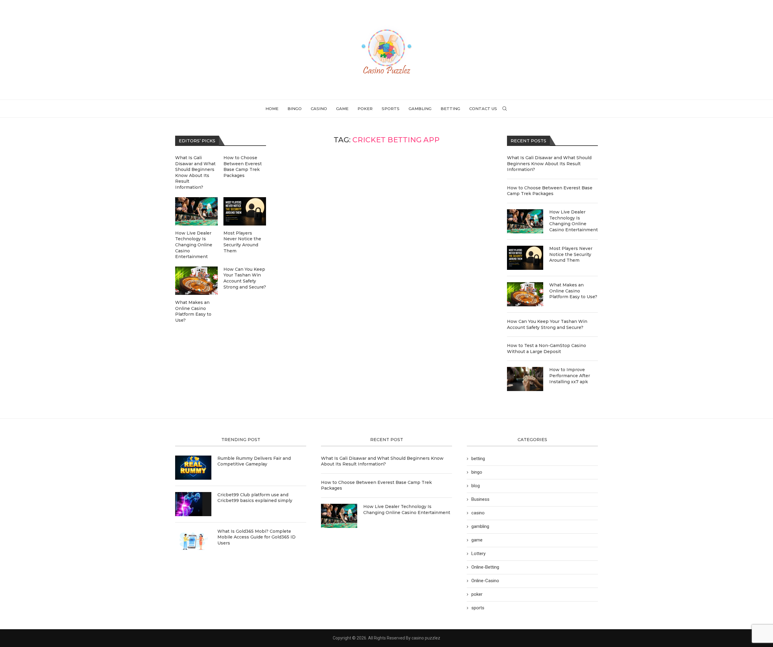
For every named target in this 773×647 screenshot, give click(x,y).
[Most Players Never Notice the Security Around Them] (525, 258)
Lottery (478, 553)
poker (365, 108)
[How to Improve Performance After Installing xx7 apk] (525, 379)
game (342, 108)
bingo (294, 108)
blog (475, 485)
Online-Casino (485, 580)
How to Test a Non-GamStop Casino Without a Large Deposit (546, 348)
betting (450, 108)
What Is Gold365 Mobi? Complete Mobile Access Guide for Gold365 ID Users (256, 537)
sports (390, 108)
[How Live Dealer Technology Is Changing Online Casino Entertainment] (525, 221)
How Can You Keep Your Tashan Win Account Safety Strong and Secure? (547, 324)
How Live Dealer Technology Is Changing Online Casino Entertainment (573, 220)
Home (271, 108)
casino (319, 108)
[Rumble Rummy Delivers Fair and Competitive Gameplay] (193, 468)
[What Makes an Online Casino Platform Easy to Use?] (525, 294)
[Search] (505, 108)
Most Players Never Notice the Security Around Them (570, 254)
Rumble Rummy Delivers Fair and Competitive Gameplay (254, 461)
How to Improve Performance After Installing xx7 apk (569, 375)
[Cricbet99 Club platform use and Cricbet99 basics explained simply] (193, 504)
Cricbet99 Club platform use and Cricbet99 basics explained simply (254, 497)
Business (480, 499)
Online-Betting (485, 567)
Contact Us (483, 108)
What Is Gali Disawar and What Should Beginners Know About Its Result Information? (549, 163)
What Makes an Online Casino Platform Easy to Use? (573, 290)
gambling (420, 108)
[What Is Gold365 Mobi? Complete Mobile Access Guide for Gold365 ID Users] (193, 541)
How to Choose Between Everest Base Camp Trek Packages (549, 191)
